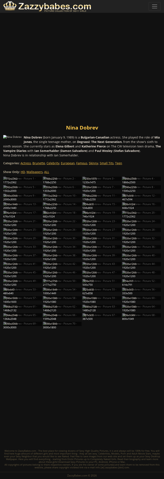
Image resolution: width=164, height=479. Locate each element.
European (68, 163)
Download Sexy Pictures (71, 461)
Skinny (93, 163)
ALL (46, 172)
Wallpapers (34, 172)
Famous (81, 163)
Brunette (38, 163)
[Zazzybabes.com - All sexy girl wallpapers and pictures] (47, 6)
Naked (65, 456)
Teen (118, 163)
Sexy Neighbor (24, 456)
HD (23, 172)
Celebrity (53, 163)
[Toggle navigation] (155, 6)
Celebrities (104, 453)
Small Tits (107, 163)
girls (46, 453)
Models (115, 453)
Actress (25, 163)
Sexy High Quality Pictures (93, 450)
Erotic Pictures (75, 459)
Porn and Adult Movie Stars (136, 453)
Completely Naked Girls (103, 459)
